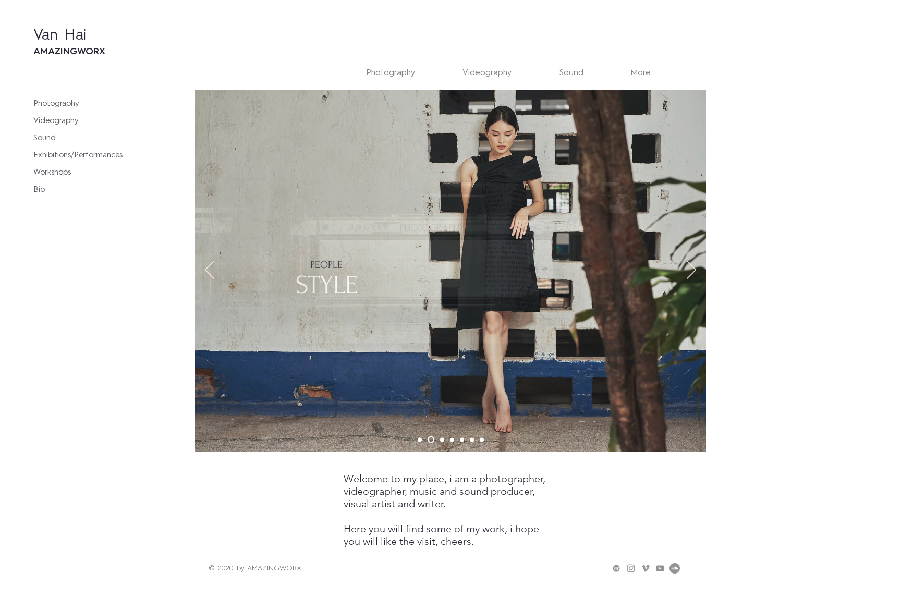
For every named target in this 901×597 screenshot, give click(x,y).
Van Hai (59, 34)
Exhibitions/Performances (76, 155)
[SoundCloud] (674, 568)
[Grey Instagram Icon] (631, 568)
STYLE (327, 285)
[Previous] (209, 271)
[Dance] (442, 439)
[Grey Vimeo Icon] (645, 568)
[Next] (691, 271)
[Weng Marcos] (462, 439)
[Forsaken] (482, 439)
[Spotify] (616, 568)
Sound (44, 137)
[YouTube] (660, 568)
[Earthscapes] (472, 439)
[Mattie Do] (452, 439)
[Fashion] (431, 439)
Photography (56, 103)
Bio (39, 189)
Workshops (52, 172)
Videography (56, 120)
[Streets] (420, 439)
